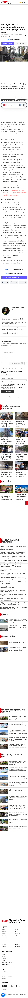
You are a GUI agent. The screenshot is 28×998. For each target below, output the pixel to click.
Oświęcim (17, 933)
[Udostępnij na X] (16, 282)
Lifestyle (4, 956)
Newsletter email (6, 972)
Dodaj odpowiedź (15, 363)
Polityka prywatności (7, 976)
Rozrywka (6, 481)
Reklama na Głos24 (6, 974)
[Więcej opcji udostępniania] (25, 282)
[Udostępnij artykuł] (25, 35)
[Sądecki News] (12, 986)
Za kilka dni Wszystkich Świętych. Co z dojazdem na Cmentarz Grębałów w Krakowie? (14, 192)
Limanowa (4, 942)
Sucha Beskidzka (19, 940)
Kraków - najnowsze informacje (10, 407)
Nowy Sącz (17, 929)
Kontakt (4, 978)
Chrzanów (4, 936)
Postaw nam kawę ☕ (7, 43)
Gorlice (3, 940)
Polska (4, 614)
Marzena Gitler (6, 36)
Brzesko (4, 933)
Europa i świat (8, 636)
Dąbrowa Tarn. (5, 938)
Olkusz (16, 931)
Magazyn (4, 954)
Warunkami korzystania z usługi (17, 384)
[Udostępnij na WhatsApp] (12, 282)
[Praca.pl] (5, 986)
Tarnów (17, 942)
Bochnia (4, 931)
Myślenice (4, 946)
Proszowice (18, 938)
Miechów (4, 944)
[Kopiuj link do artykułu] (21, 282)
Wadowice (17, 944)
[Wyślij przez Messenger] (7, 282)
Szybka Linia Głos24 (7, 962)
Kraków (3, 929)
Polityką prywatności (8, 385)
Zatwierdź (8, 391)
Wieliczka (17, 946)
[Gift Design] (5, 989)
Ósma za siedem (6, 964)
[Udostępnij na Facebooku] (3, 282)
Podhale (17, 936)
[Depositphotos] (19, 986)
